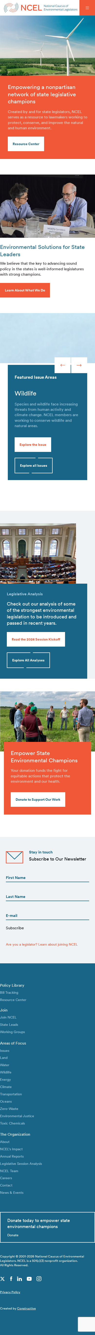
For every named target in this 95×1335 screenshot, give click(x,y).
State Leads (9, 1024)
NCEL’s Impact (11, 1149)
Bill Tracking (9, 992)
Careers (6, 1178)
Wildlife (5, 1072)
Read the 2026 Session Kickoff (36, 639)
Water (4, 1065)
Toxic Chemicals (12, 1123)
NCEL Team (9, 1171)
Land (4, 1057)
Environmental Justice (17, 1116)
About (5, 1142)
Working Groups (12, 1032)
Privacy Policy (10, 1292)
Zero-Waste (9, 1109)
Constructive (26, 1308)
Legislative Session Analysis (21, 1163)
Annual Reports (12, 1156)
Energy (5, 1079)
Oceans (6, 1101)
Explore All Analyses (28, 660)
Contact (6, 1185)
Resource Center (13, 1000)
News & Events (11, 1192)
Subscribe (15, 928)
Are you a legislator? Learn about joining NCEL (42, 944)
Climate (6, 1087)
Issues (4, 1050)
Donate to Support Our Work (38, 799)
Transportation (11, 1094)
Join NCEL (8, 1017)
